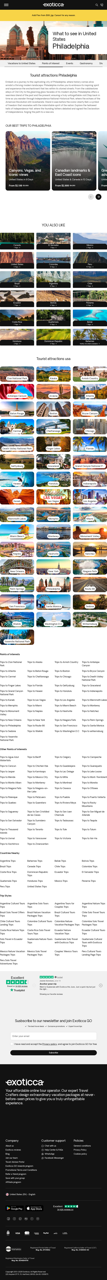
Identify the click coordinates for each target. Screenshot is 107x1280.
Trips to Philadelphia (10, 725)
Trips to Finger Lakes (10, 685)
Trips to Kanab (7, 700)
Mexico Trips (61, 881)
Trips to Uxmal (7, 838)
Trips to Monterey (91, 705)
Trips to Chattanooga (38, 676)
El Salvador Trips (90, 872)
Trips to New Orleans (10, 720)
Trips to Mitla (61, 777)
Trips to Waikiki (35, 731)
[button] (53, 1052)
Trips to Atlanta (8, 671)
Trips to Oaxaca (63, 788)
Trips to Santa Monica (93, 725)
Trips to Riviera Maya (65, 802)
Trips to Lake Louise (92, 771)
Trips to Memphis (9, 705)
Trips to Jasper (7, 771)
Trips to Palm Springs (93, 720)
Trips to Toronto (35, 829)
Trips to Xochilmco (9, 844)
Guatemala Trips (8, 881)
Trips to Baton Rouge (37, 671)
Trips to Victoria (63, 838)
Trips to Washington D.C (67, 731)
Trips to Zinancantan (37, 844)
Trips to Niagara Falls (65, 720)
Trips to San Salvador (11, 820)
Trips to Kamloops (36, 771)
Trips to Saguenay (9, 811)
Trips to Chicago (63, 676)
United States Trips (37, 886)
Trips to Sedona (8, 731)
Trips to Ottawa (90, 788)
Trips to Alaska (34, 662)
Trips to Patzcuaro (36, 797)
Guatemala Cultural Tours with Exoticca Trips (92, 942)
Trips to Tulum (89, 829)
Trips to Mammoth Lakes (94, 700)
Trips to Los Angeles (65, 700)
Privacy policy (49, 1044)
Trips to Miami (34, 705)
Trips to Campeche (91, 757)
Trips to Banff (34, 757)
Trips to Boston (62, 671)
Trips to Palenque (8, 797)
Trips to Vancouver (37, 838)
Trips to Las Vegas (36, 700)
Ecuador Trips (62, 872)
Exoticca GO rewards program (19, 1166)
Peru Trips (5, 886)
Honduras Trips (35, 881)
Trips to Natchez (90, 711)
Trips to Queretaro (36, 802)
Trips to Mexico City (37, 777)
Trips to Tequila (89, 820)
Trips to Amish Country (66, 662)
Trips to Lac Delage (64, 771)
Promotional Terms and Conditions (21, 1170)
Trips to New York (36, 720)
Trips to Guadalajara (65, 766)
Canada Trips (34, 866)
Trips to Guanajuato (92, 766)
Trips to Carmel (8, 676)
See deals (53, 17)
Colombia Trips (89, 866)
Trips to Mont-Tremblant (94, 777)
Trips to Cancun (8, 766)
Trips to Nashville (63, 711)
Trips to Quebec (8, 802)
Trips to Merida (7, 777)
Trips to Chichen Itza (37, 766)
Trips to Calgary (63, 757)
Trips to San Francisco (66, 725)
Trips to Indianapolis (92, 691)
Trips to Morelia (90, 782)
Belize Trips (60, 861)
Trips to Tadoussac (64, 820)
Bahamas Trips (34, 861)
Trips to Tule (61, 829)
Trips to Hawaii (34, 691)
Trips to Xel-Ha (89, 838)
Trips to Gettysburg (64, 685)
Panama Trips (89, 881)
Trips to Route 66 (36, 725)
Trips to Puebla (62, 797)
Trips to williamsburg (92, 731)
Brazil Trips (5, 866)
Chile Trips (60, 866)
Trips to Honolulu (63, 691)
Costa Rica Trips (8, 872)
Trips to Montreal (63, 782)
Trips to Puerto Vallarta (93, 797)
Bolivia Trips (88, 861)
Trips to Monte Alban (10, 782)
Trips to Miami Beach (65, 705)
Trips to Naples (35, 711)
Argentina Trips (8, 861)
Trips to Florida (34, 685)
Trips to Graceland (91, 685)
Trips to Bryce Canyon (93, 671)
